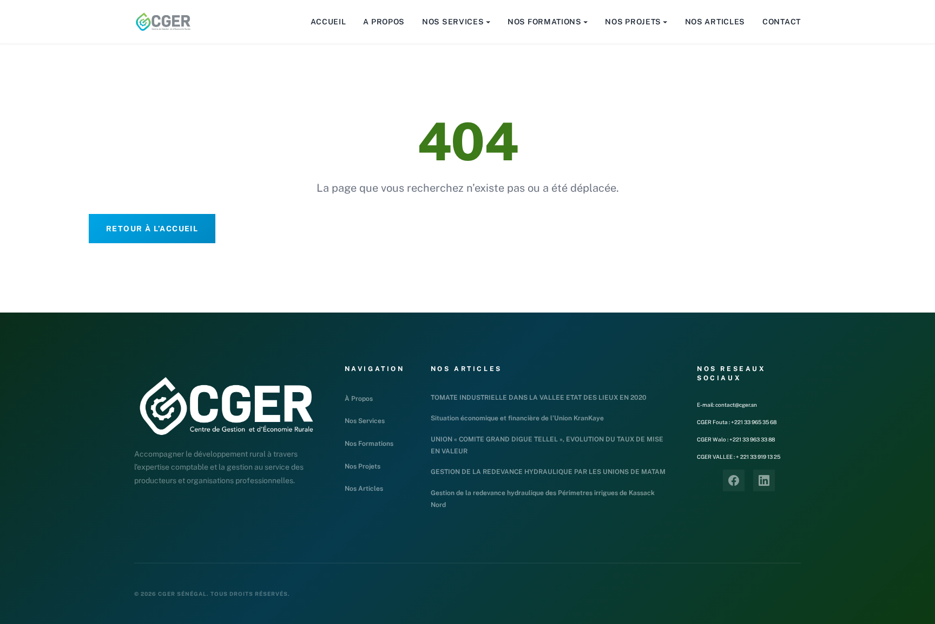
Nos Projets (362, 466)
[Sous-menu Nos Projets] (665, 22)
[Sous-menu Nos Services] (488, 22)
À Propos (359, 398)
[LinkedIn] (764, 480)
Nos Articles (364, 488)
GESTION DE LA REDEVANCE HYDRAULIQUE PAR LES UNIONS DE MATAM (548, 472)
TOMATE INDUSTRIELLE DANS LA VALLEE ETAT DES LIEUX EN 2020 (539, 397)
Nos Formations (369, 443)
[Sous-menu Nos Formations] (585, 22)
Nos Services (365, 421)
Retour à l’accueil (152, 228)
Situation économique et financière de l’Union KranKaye (517, 418)
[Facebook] (734, 480)
